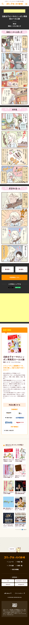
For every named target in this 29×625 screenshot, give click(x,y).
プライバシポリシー (19, 593)
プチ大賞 (11, 565)
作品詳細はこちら (14, 277)
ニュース (11, 561)
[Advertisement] (14, 11)
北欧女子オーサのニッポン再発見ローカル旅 (13, 358)
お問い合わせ (7, 593)
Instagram (20, 584)
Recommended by (18, 529)
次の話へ (21, 269)
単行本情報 (15, 569)
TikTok (7, 584)
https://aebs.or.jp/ (10, 614)
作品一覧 (19, 561)
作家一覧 (19, 565)
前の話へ (7, 269)
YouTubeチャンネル (20, 580)
